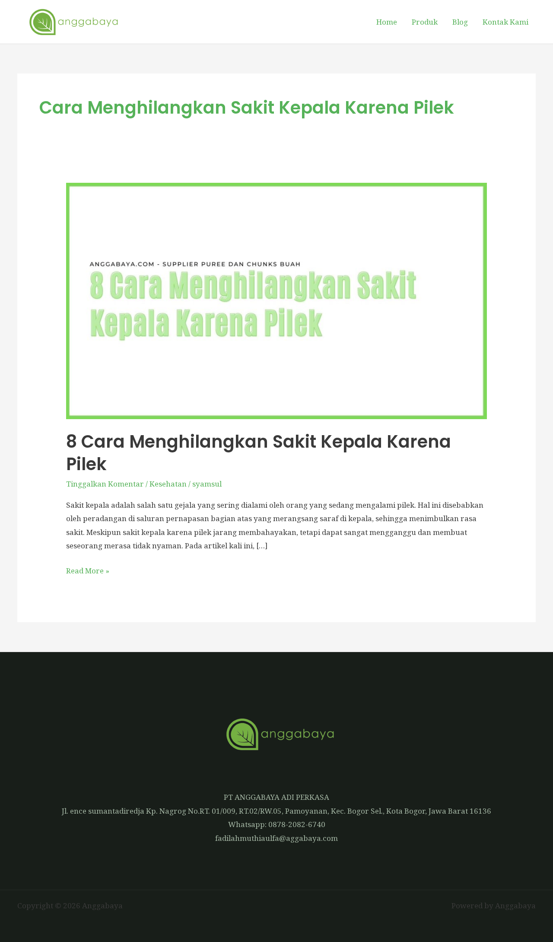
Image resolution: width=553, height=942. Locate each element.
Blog (460, 22)
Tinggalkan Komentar (105, 484)
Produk (425, 22)
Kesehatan (168, 484)
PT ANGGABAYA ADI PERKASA (276, 797)
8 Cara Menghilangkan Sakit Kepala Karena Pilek (258, 453)
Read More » (87, 570)
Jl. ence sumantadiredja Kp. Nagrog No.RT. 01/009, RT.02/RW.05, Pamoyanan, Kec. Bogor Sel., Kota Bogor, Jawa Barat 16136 (276, 811)
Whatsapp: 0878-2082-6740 (276, 824)
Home (386, 22)
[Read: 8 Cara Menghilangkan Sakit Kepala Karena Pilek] (276, 300)
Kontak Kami (505, 22)
